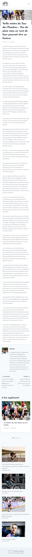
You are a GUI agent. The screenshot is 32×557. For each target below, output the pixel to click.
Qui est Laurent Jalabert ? (9, 539)
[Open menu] (28, 4)
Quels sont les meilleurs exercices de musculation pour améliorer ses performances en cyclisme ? (16, 466)
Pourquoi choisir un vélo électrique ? (12, 491)
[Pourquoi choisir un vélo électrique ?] (16, 481)
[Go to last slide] (4, 419)
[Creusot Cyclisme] (5, 4)
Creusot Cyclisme (18, 551)
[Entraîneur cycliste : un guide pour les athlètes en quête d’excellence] (16, 504)
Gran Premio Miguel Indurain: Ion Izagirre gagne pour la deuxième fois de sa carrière (8, 382)
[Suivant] (27, 419)
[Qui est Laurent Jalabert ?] (16, 529)
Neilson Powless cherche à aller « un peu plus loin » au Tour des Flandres (24, 381)
